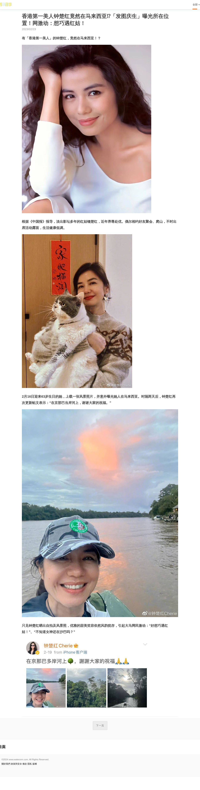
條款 (24, 764)
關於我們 (6, 764)
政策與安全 (16, 764)
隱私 (30, 764)
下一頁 (100, 725)
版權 (34, 764)
